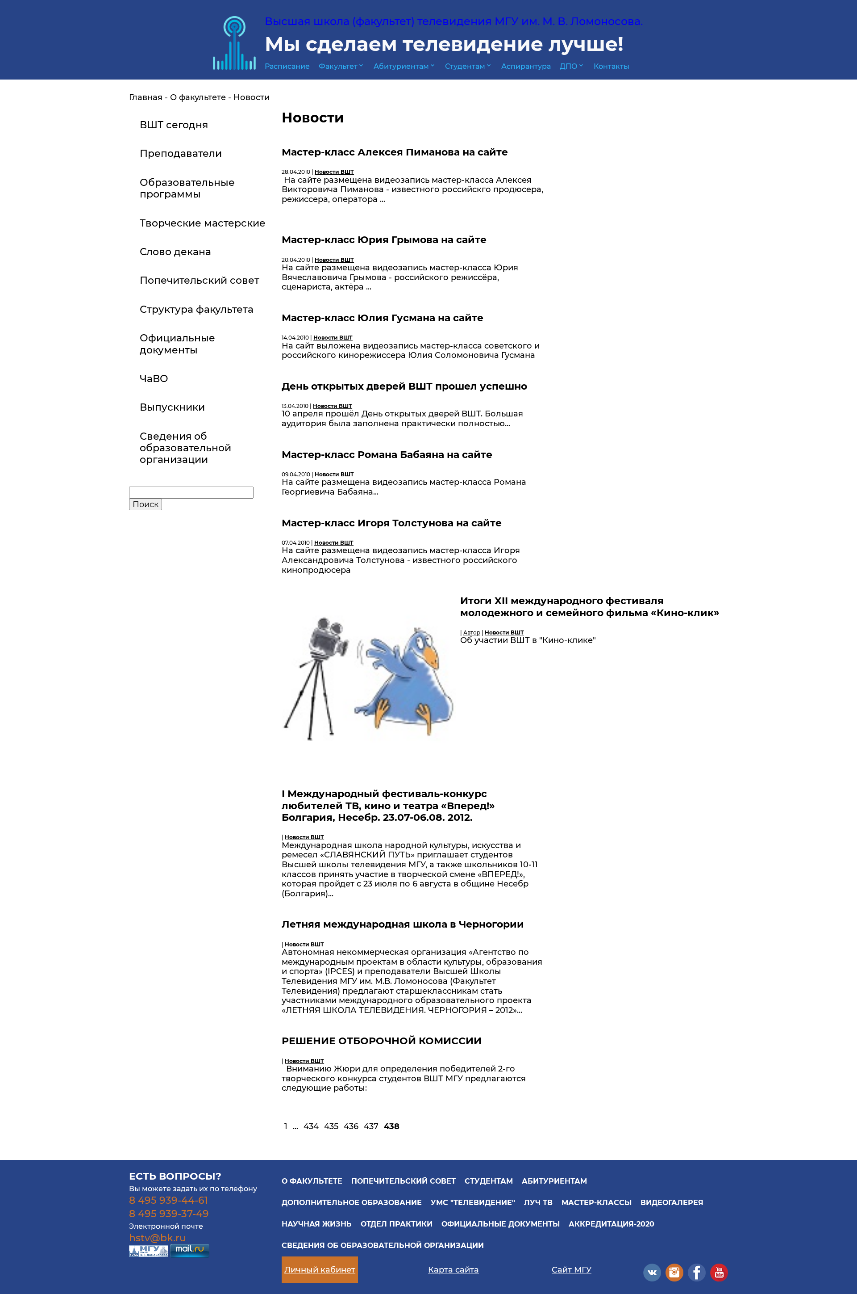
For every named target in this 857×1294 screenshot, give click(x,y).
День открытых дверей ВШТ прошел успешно (404, 386)
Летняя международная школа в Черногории (403, 924)
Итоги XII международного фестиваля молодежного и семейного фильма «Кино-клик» (590, 606)
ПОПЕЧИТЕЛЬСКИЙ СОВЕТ (403, 1181)
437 (371, 1126)
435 (331, 1126)
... (295, 1126)
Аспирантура (526, 66)
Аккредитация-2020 (611, 1224)
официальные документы (500, 1224)
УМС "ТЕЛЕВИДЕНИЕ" (473, 1202)
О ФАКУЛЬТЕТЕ (312, 1181)
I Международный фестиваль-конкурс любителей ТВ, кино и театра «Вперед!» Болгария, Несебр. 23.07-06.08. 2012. (388, 805)
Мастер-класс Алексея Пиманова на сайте (395, 152)
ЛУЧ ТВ (538, 1202)
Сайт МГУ (571, 1270)
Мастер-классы (597, 1202)
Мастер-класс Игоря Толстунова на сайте (392, 523)
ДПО (572, 66)
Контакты (611, 66)
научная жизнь (317, 1224)
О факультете (198, 97)
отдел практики (397, 1224)
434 (311, 1126)
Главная (145, 97)
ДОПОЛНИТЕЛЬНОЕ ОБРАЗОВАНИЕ (352, 1202)
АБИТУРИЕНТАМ (554, 1181)
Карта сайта (453, 1270)
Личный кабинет (319, 1270)
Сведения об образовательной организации (383, 1245)
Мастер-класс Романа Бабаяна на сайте (387, 455)
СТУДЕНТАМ (489, 1181)
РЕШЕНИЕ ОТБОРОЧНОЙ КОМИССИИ (382, 1041)
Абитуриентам (405, 66)
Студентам (468, 66)
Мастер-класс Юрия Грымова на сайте (384, 240)
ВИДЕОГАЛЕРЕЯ (672, 1202)
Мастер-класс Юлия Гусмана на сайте (382, 318)
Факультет (342, 66)
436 (351, 1126)
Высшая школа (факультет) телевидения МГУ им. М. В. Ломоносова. (454, 21)
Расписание (287, 66)
